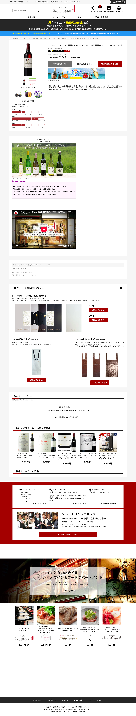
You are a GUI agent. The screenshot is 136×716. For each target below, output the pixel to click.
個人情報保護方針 (109, 503)
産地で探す (31, 265)
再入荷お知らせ (85, 64)
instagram (68, 590)
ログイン (70, 417)
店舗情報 (65, 700)
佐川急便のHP (88, 29)
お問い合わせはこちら (94, 518)
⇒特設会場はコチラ (53, 80)
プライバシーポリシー (96, 700)
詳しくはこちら (40, 503)
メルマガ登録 (78, 700)
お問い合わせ (37, 700)
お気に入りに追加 (110, 64)
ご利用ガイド (52, 700)
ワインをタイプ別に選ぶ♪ (19, 272)
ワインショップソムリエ (20, 265)
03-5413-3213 (70, 518)
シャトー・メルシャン (46, 265)
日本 (37, 265)
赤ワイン (31, 272)
